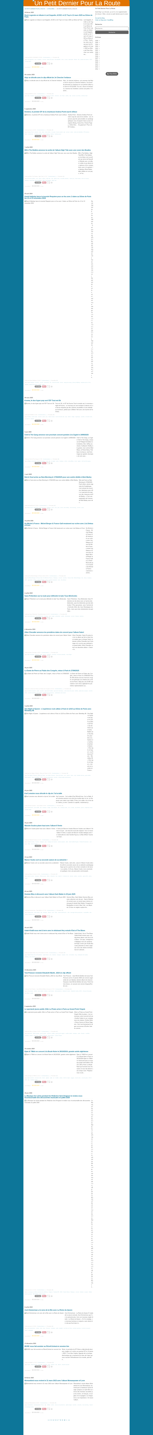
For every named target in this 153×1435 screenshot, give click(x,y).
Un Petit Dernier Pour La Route (34, 9)
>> (69, 1420)
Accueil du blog (99, 18)
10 (64, 1420)
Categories (51, 9)
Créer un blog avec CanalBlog (104, 20)
